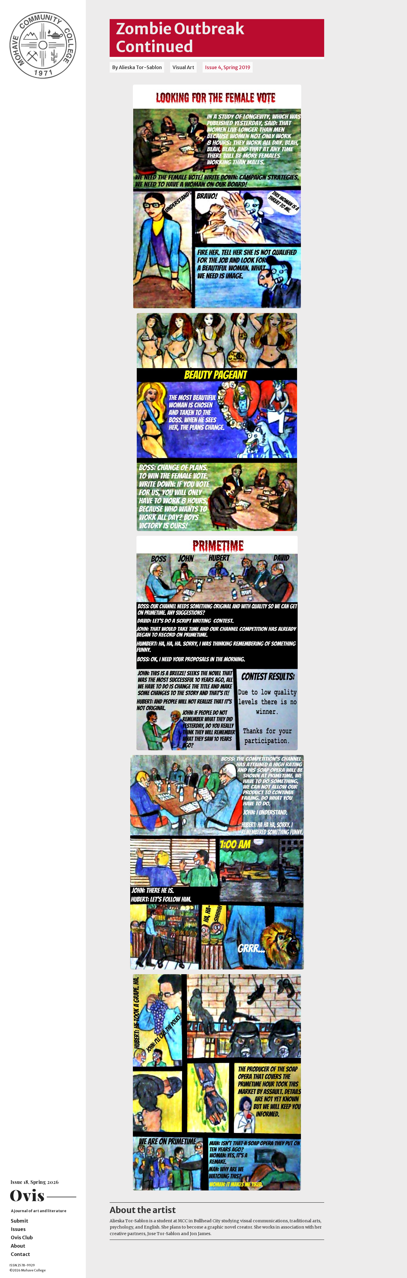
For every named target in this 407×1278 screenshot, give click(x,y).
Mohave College (33, 1270)
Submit (19, 1221)
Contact (20, 1254)
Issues (18, 1229)
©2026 (15, 1270)
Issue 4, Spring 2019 (227, 67)
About (18, 1246)
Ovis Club (22, 1237)
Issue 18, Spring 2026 (34, 1182)
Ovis (27, 1194)
